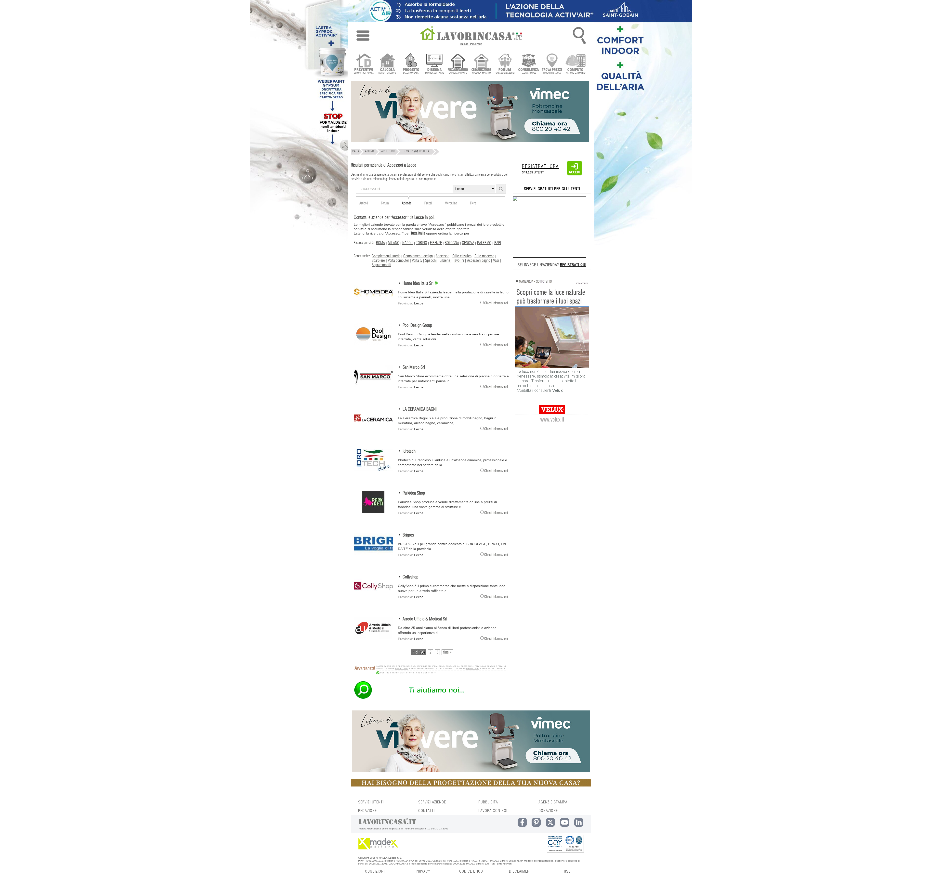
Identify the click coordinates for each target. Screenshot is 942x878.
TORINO (421, 243)
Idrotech (409, 451)
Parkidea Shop (414, 493)
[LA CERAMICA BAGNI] (373, 428)
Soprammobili (381, 265)
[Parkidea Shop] (373, 512)
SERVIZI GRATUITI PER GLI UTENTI (552, 189)
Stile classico (461, 256)
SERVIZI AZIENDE (432, 802)
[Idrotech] (373, 470)
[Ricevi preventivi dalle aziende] (363, 64)
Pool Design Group (417, 325)
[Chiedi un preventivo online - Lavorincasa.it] (430, 698)
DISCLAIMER (519, 871)
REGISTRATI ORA (540, 166)
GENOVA (468, 243)
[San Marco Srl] (373, 386)
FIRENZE (436, 243)
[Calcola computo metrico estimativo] (575, 64)
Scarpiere (378, 260)
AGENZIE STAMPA (552, 802)
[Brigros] (373, 554)
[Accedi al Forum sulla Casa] (505, 64)
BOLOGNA (452, 243)
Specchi (431, 260)
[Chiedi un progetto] (410, 64)
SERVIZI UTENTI (371, 802)
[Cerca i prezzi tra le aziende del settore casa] (552, 64)
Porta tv (417, 260)
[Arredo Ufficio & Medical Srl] (373, 638)
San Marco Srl (414, 367)
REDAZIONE (367, 811)
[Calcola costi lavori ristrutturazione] (387, 64)
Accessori (442, 256)
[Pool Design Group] (373, 344)
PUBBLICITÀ (488, 802)
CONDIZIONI (375, 871)
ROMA (380, 243)
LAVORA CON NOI (492, 811)
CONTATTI (426, 811)
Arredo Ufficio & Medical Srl (425, 619)
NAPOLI (407, 243)
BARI (497, 243)
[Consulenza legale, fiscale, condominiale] (528, 64)
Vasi (496, 260)
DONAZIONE (548, 811)
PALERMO (484, 243)
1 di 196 (418, 652)
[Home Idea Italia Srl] (373, 302)
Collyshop (410, 577)
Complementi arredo (386, 256)
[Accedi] (574, 174)
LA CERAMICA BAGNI (420, 409)
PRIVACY (423, 871)
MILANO (393, 243)
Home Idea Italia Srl (418, 283)
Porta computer (398, 260)
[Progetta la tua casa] (471, 785)
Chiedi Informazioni (496, 302)
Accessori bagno (478, 260)
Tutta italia (418, 233)
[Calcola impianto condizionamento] (481, 64)
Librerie (445, 260)
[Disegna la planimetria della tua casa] (434, 64)
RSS (567, 871)
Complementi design (418, 256)
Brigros (408, 535)
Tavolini (458, 260)
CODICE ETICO (471, 871)
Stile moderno (484, 256)
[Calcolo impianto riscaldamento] (458, 64)
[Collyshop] (373, 596)
